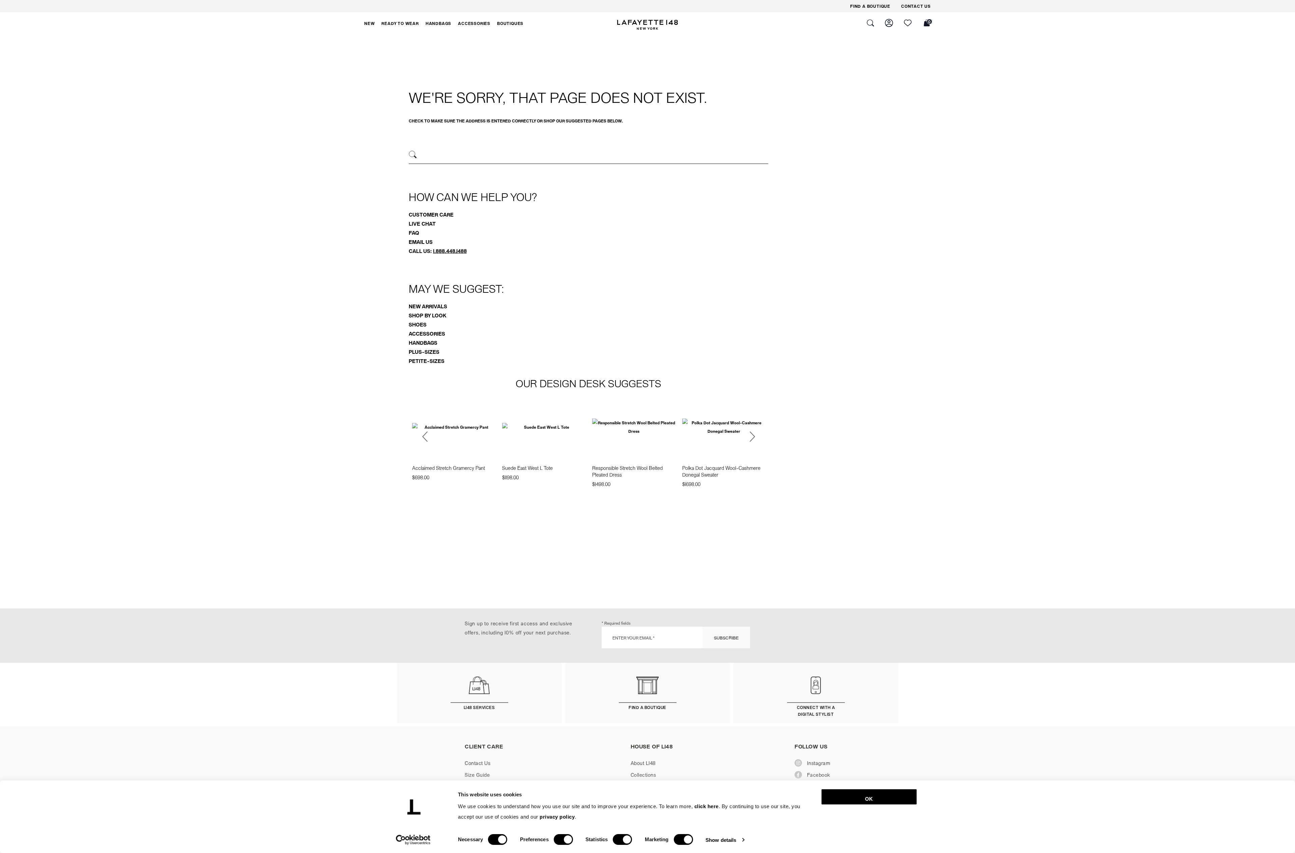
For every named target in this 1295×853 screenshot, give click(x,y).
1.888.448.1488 (450, 251)
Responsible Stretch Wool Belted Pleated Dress (627, 471)
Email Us (421, 242)
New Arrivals (428, 306)
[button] (369, 23)
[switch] (563, 839)
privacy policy (557, 817)
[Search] (413, 154)
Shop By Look (427, 315)
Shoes (418, 324)
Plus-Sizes (424, 352)
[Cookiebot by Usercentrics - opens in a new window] (413, 840)
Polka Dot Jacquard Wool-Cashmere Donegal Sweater (721, 471)
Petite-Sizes (426, 361)
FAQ (414, 233)
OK (869, 799)
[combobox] (588, 155)
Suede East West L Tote (527, 468)
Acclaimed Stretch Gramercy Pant (448, 468)
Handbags (423, 343)
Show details (721, 840)
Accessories (427, 334)
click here (706, 806)
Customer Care (431, 214)
